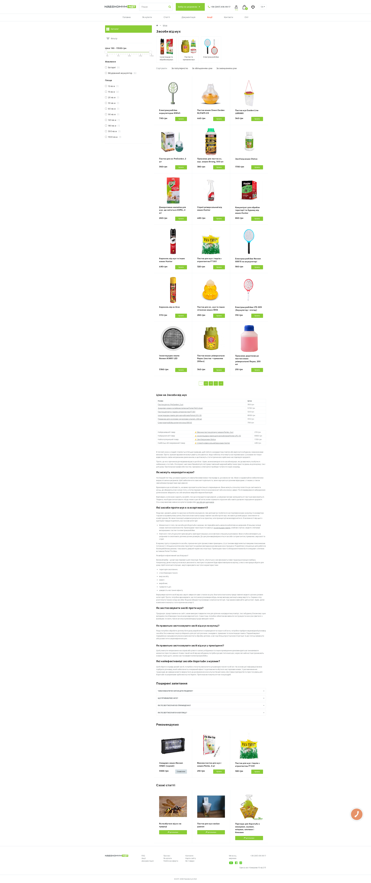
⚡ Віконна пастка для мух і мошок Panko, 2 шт (214, 432)
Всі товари (190, 861)
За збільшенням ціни (202, 68)
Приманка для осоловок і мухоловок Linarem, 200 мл (180, 419)
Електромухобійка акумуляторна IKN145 (175, 423)
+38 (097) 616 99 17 (220, 7)
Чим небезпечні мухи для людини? (175, 691)
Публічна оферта (170, 861)
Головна (127, 17)
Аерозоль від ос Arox (169, 307)
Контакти (228, 17)
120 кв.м (113, 120)
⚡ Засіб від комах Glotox (205, 439)
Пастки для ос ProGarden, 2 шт (170, 404)
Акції (209, 17)
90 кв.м (113, 114)
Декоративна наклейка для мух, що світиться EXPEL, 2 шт (172, 210)
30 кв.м (113, 103)
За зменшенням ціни (226, 68)
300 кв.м (114, 131)
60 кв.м (113, 108)
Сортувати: (161, 68)
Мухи (165, 25)
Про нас (166, 856)
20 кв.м (113, 97)
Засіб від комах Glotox (246, 159)
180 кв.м (113, 125)
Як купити (147, 17)
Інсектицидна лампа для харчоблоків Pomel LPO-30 (179, 415)
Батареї (113, 67)
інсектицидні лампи (222, 528)
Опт (246, 17)
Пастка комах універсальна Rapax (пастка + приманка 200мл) (211, 358)
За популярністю (179, 68)
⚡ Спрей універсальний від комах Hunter (212, 443)
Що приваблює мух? (168, 698)
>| (221, 383)
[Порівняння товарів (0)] (253, 7)
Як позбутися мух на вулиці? (172, 713)
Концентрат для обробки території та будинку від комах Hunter (247, 210)
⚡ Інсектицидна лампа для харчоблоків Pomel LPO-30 (218, 436)
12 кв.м (113, 86)
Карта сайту (191, 858)
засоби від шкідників (205, 502)
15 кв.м (113, 92)
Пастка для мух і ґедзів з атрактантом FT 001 (176, 412)
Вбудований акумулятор (122, 73)
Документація (188, 17)
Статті (167, 17)
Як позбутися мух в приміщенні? (174, 705)
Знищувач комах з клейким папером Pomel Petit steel (180, 408)
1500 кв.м (114, 137)
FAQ (143, 856)
